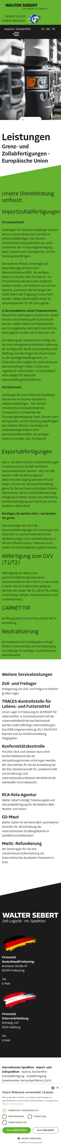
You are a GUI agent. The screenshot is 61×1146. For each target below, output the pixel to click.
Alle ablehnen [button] (45, 1130)
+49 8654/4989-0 (18, 979)
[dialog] (30, 1115)
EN (48, 29)
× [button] (57, 1088)
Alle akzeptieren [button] (16, 1130)
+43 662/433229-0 (18, 1036)
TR (53, 29)
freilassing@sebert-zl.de (26, 983)
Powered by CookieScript (30, 1142)
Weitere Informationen (13, 1103)
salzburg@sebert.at (23, 1040)
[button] (30, 1138)
